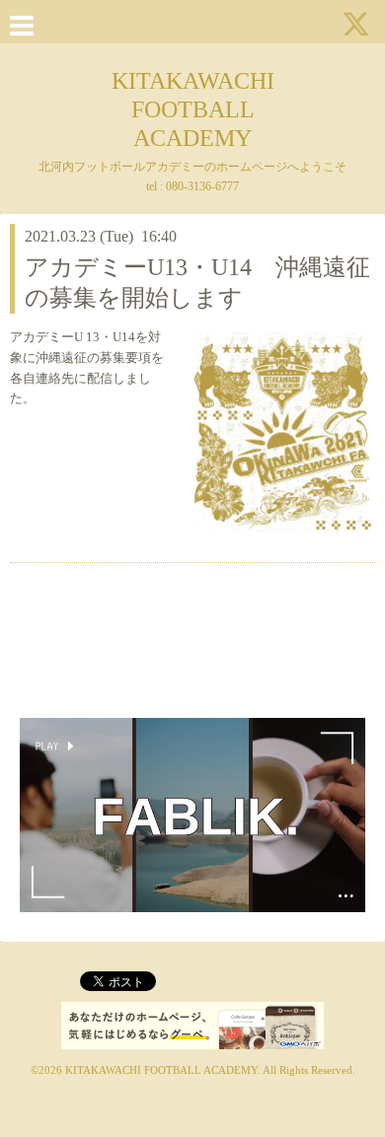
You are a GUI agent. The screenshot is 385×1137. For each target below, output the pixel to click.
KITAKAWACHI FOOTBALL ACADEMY (193, 109)
